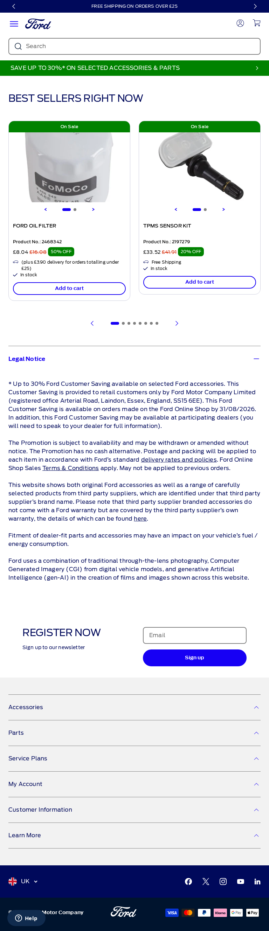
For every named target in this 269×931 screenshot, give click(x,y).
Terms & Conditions (70, 468)
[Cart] (257, 22)
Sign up (194, 657)
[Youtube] (240, 881)
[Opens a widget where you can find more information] (26, 918)
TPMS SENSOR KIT (167, 226)
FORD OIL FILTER (34, 226)
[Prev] (92, 323)
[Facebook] (188, 881)
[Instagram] (223, 881)
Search (36, 46)
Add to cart (69, 288)
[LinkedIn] (257, 881)
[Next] (255, 6)
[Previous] (14, 6)
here (140, 518)
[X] (205, 881)
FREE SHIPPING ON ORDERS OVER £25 (134, 6)
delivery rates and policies (179, 459)
